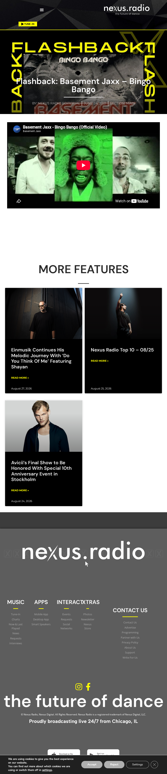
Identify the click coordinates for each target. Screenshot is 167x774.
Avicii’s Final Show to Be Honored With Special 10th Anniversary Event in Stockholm (41, 471)
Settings (137, 764)
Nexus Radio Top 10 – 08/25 (122, 350)
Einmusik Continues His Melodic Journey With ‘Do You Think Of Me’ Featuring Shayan (41, 358)
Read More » (20, 377)
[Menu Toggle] (42, 10)
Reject (114, 764)
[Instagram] (79, 686)
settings (47, 770)
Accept (91, 764)
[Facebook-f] (88, 686)
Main (130, 103)
